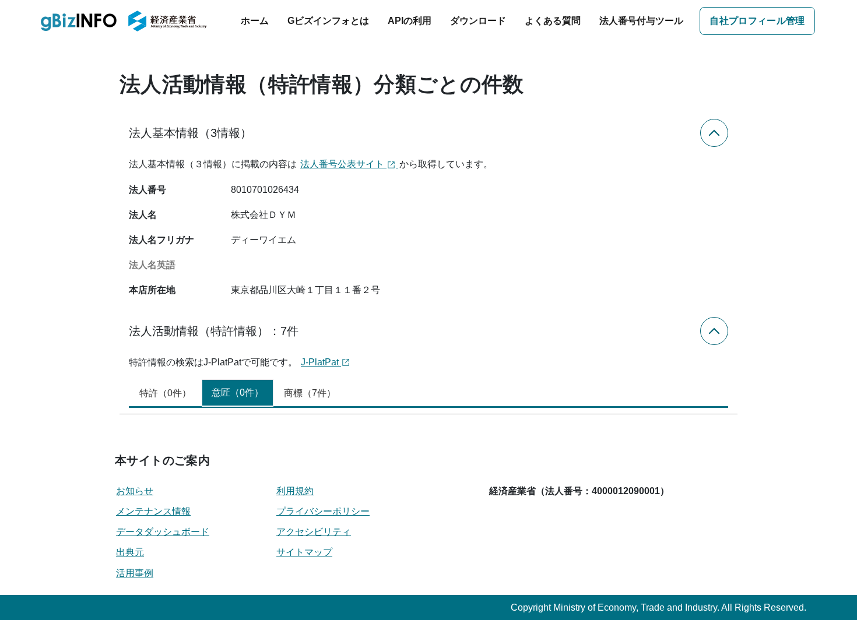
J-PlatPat (321, 362)
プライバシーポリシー (323, 511)
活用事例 (134, 573)
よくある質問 (553, 21)
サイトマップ (304, 552)
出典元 (130, 552)
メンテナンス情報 (153, 511)
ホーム (255, 21)
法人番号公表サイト (343, 164)
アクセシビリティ (313, 532)
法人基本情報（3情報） (190, 132)
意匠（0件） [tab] (238, 392)
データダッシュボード (162, 532)
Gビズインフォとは (328, 21)
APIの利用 (409, 21)
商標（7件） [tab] (310, 393)
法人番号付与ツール (641, 21)
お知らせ (134, 491)
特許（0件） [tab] (165, 393)
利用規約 (295, 491)
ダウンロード (478, 21)
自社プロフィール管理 (757, 21)
